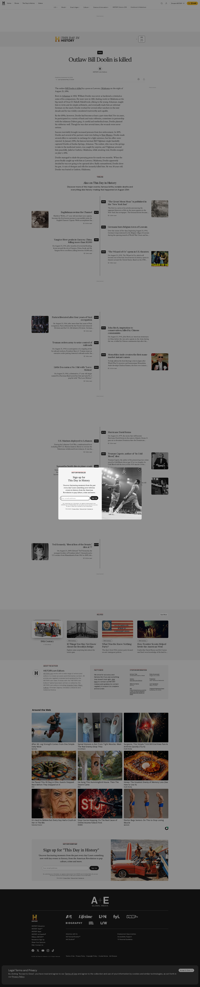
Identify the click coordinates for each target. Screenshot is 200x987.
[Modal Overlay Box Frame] (100, 493)
